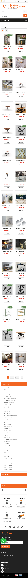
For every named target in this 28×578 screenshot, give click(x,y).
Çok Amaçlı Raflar (7, 430)
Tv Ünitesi (5, 411)
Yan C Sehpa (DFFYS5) (21, 364)
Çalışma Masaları (7, 426)
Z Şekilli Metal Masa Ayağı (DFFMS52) (21, 92)
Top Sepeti (5, 445)
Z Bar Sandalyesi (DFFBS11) (7, 183)
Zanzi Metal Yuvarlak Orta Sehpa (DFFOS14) (7, 92)
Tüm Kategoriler (6, 387)
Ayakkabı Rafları (6, 422)
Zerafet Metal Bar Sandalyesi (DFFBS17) (21, 46)
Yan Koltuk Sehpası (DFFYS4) (7, 364)
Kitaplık (5, 389)
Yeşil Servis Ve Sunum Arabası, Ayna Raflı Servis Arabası (7, 319)
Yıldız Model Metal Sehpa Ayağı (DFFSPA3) (21, 273)
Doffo (4, 478)
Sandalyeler (5, 437)
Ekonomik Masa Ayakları (8, 398)
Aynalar (5, 407)
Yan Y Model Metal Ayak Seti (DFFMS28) (7, 342)
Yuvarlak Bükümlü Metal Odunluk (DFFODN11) (7, 251)
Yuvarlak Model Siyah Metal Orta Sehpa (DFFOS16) (21, 183)
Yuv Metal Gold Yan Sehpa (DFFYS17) (21, 251)
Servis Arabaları (6, 417)
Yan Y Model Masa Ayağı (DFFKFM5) (21, 342)
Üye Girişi (17, 1)
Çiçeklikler (5, 443)
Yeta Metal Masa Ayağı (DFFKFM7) (21, 296)
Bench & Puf (6, 456)
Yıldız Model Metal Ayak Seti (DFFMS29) (7, 296)
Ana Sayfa (3, 22)
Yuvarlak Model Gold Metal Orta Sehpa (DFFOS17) (21, 205)
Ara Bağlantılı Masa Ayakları (9, 439)
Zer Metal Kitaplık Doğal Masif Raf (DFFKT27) (7, 69)
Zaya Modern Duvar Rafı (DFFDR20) (21, 69)
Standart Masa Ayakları (8, 400)
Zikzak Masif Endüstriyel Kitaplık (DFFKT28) (7, 46)
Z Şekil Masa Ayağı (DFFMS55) (7, 114)
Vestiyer (5, 450)
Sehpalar (5, 452)
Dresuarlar (5, 428)
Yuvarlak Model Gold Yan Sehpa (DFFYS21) (7, 205)
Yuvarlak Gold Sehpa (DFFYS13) (7, 228)
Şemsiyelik (5, 432)
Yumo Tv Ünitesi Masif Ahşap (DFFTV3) (7, 273)
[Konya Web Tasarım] (25, 575)
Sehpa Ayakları (6, 413)
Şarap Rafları (6, 441)
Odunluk (5, 409)
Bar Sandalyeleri (6, 391)
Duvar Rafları (6, 394)
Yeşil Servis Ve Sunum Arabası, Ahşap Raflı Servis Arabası (21, 319)
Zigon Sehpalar (6, 419)
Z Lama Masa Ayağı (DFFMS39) (21, 160)
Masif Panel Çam (7, 460)
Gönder (6, 546)
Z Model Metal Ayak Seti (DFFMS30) (21, 137)
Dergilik (5, 435)
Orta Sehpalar (6, 396)
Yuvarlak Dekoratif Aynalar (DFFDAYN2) (21, 228)
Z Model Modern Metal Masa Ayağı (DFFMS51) (7, 137)
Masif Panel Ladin (7, 458)
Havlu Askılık (6, 424)
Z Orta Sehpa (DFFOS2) (21, 114)
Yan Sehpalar (6, 404)
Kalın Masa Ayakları (7, 402)
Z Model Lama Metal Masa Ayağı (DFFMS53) (7, 160)
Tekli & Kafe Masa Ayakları (9, 415)
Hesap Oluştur (23, 1)
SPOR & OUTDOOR (7, 447)
